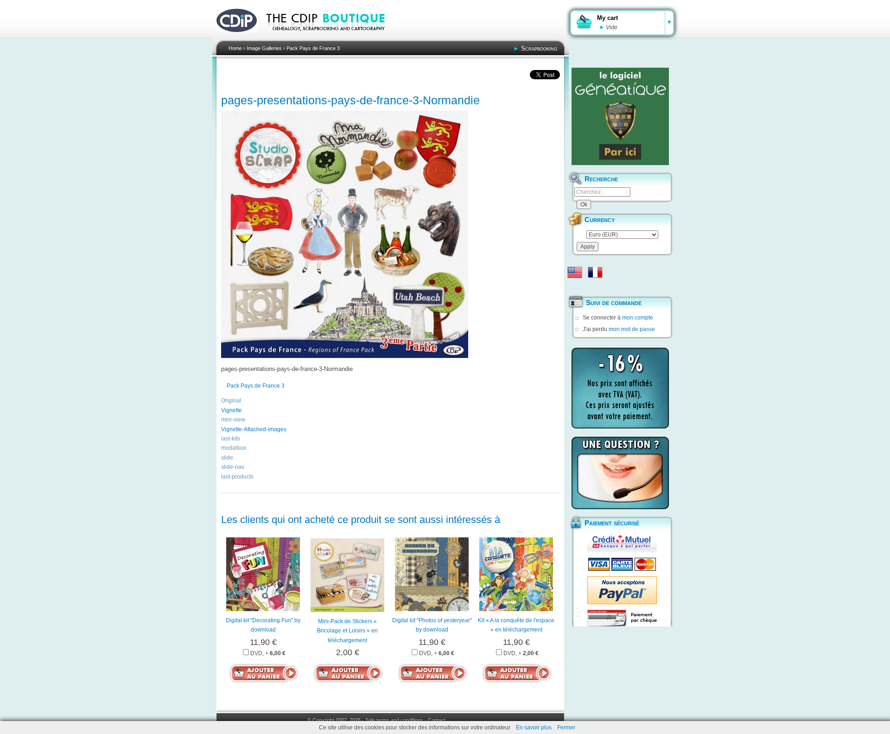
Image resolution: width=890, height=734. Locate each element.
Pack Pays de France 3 (313, 48)
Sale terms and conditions (394, 720)
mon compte (637, 317)
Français (595, 272)
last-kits (230, 438)
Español (574, 287)
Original (231, 400)
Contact (436, 720)
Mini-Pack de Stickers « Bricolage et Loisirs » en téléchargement (347, 631)
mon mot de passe (632, 329)
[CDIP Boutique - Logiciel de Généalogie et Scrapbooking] (332, 37)
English (574, 272)
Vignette (231, 410)
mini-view (233, 419)
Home (235, 48)
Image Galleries (264, 48)
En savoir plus (534, 727)
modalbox (233, 448)
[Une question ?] (620, 473)
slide (227, 457)
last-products (237, 476)
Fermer (566, 727)
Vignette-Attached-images (253, 429)
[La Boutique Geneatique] (620, 116)
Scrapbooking (539, 48)
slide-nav (232, 467)
